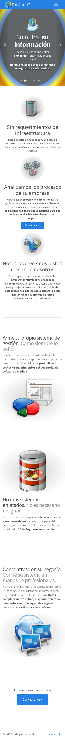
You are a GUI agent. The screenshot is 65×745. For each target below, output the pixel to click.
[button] (5, 43)
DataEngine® (21, 4)
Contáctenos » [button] (32, 225)
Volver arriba (55, 734)
